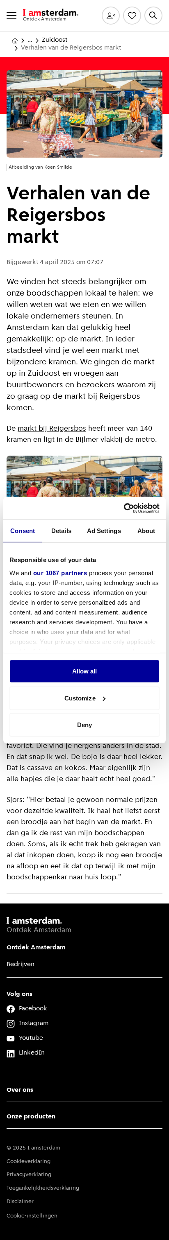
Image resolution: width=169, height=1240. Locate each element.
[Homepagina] (14, 40)
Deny (84, 724)
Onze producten (31, 1117)
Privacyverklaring (29, 1175)
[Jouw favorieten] (132, 16)
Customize (80, 697)
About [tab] (146, 530)
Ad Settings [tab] (104, 530)
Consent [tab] (22, 530)
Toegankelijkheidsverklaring (43, 1188)
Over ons (20, 1090)
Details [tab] (61, 530)
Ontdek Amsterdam (36, 947)
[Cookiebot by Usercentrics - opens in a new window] (124, 508)
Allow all (84, 671)
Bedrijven (20, 964)
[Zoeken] (153, 16)
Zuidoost (54, 40)
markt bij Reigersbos (52, 429)
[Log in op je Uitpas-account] (111, 16)
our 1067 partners (60, 572)
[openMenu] (11, 15)
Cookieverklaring (28, 1162)
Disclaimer (20, 1202)
